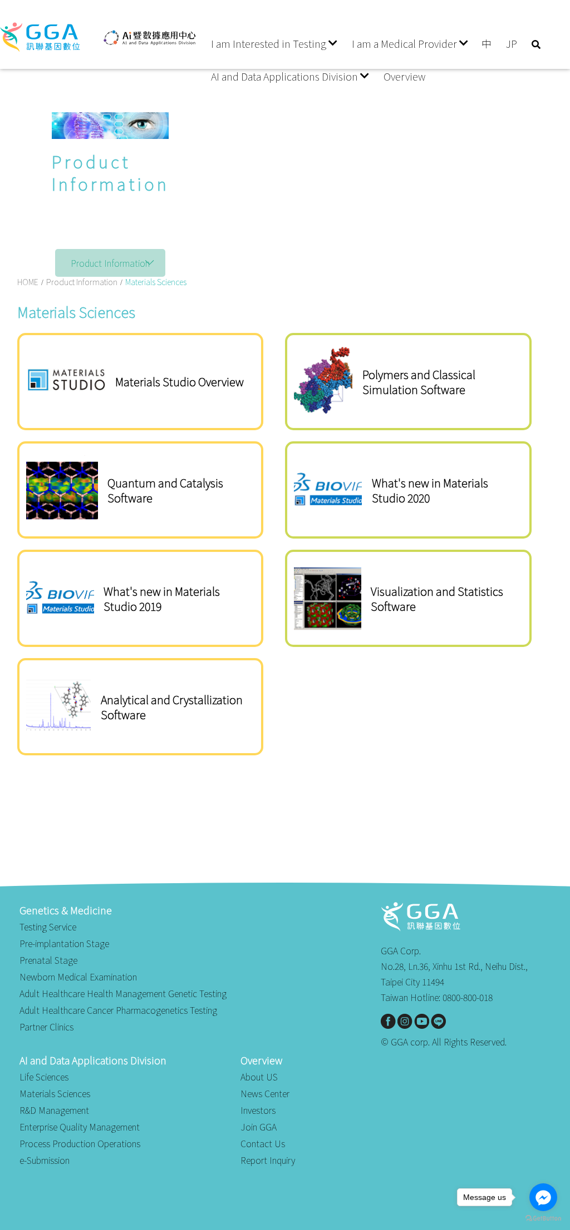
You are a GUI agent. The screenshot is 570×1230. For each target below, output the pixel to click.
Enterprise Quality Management (79, 1126)
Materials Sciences (54, 1093)
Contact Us (262, 1143)
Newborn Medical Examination (78, 976)
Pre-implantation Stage (64, 943)
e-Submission (44, 1160)
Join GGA (258, 1126)
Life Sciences (43, 1076)
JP (511, 43)
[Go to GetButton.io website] (543, 1218)
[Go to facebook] (543, 1197)
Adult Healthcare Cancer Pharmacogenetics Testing (118, 1010)
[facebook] (388, 1021)
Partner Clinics (46, 1026)
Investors (258, 1110)
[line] (438, 1021)
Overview (404, 76)
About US (259, 1076)
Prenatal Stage (48, 960)
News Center (264, 1093)
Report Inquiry (267, 1160)
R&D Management (54, 1110)
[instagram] (404, 1021)
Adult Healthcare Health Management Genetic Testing (123, 993)
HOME (27, 282)
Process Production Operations (79, 1143)
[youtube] (421, 1021)
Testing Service (47, 926)
